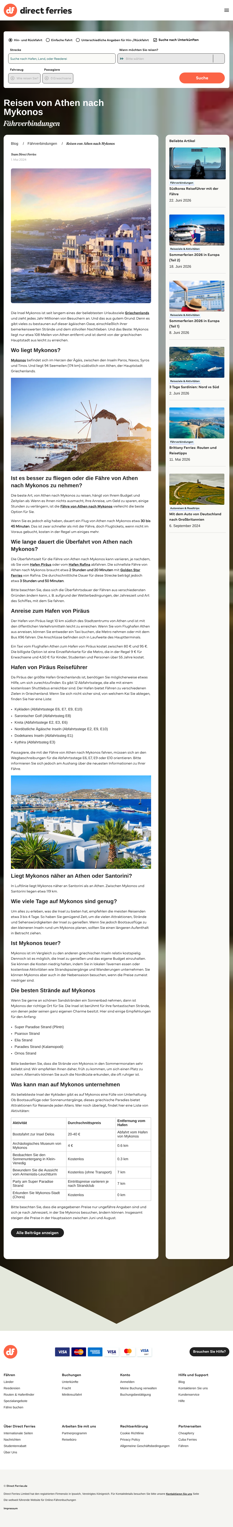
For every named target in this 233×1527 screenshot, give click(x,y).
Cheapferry (186, 1433)
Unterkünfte (70, 1382)
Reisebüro (69, 1439)
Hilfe (181, 1401)
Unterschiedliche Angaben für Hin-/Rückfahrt (115, 40)
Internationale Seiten (18, 1433)
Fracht (66, 1388)
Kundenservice (189, 1394)
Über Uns (10, 1452)
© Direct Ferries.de (15, 1486)
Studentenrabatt (15, 1446)
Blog (14, 144)
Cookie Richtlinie (132, 1433)
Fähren (183, 1446)
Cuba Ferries (187, 1439)
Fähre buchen (13, 1407)
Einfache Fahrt (61, 40)
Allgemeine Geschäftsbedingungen (145, 1446)
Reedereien (12, 1388)
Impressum (11, 1508)
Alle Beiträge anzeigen (37, 1232)
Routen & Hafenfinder (19, 1394)
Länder (9, 1382)
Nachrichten (12, 1439)
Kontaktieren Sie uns (193, 1388)
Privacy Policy (130, 1439)
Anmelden (127, 1382)
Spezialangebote (15, 1401)
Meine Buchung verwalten (138, 1388)
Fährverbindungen (42, 144)
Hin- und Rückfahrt (28, 40)
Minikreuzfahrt (72, 1394)
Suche (202, 77)
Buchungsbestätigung (135, 1394)
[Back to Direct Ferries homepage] (38, 10)
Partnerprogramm (74, 1433)
